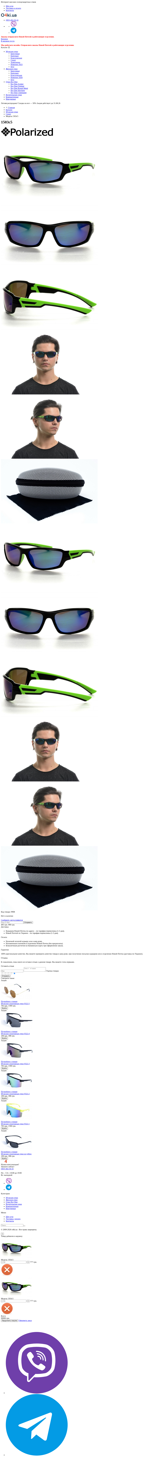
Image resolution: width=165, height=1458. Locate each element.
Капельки (15, 56)
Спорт (13, 60)
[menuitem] (85, 59)
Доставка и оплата (13, 8)
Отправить (28, 922)
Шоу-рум (9, 6)
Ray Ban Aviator (17, 84)
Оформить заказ (25, 1320)
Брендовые (15, 54)
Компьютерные (12, 1206)
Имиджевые (11, 1209)
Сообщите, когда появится (12, 920)
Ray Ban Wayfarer (18, 90)
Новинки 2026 (17, 77)
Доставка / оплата (13, 1219)
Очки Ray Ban (12, 1202)
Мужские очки (12, 1198)
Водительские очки (14, 1204)
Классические (16, 58)
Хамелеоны (15, 62)
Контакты (10, 10)
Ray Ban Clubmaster (19, 93)
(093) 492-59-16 (12, 20)
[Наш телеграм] (37, 1455)
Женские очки (12, 1200)
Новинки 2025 (17, 64)
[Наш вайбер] (37, 1393)
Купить (4, 1008)
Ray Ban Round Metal (19, 88)
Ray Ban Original (17, 86)
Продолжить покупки (9, 1321)
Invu (12, 67)
